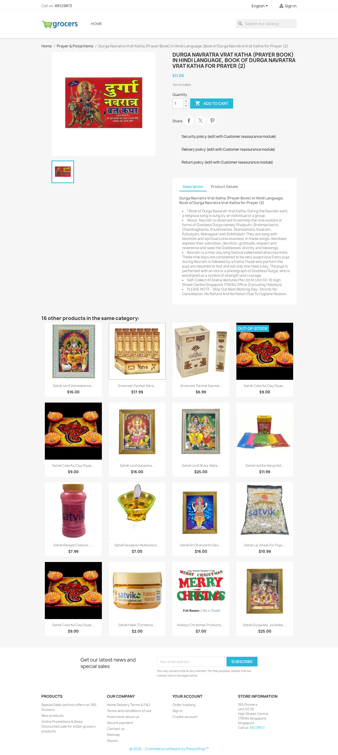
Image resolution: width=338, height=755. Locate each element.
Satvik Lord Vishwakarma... (73, 385)
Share (188, 120)
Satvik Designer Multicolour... (137, 545)
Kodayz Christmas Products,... (201, 625)
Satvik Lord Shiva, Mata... (201, 465)
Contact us (116, 728)
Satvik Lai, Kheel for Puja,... (265, 545)
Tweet (200, 120)
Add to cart (211, 103)
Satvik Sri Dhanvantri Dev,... (201, 545)
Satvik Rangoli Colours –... (73, 545)
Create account (185, 717)
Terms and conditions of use (129, 711)
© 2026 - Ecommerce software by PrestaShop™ (169, 748)
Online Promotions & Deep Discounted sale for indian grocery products (68, 726)
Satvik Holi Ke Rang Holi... (265, 465)
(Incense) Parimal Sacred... (201, 385)
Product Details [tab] (224, 186)
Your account (187, 696)
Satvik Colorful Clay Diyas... (265, 385)
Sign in (177, 711)
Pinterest (212, 120)
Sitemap (113, 734)
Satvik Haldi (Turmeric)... (137, 625)
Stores (112, 740)
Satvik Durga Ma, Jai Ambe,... (265, 625)
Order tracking (183, 705)
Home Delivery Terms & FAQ (128, 705)
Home (96, 23)
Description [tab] (193, 186)
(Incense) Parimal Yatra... (137, 385)
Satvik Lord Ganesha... (137, 465)
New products (52, 715)
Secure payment (120, 722)
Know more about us (123, 717)
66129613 (63, 5)
